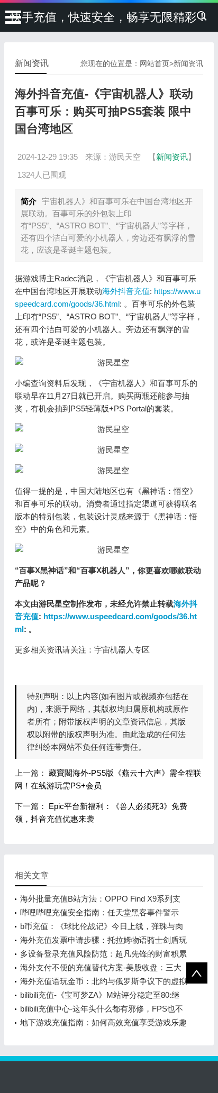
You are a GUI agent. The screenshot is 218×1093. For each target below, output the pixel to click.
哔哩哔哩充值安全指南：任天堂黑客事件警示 (99, 912)
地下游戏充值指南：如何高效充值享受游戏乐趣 (103, 1022)
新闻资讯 (188, 63)
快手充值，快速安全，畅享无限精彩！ (109, 17)
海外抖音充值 (126, 291)
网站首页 (154, 63)
